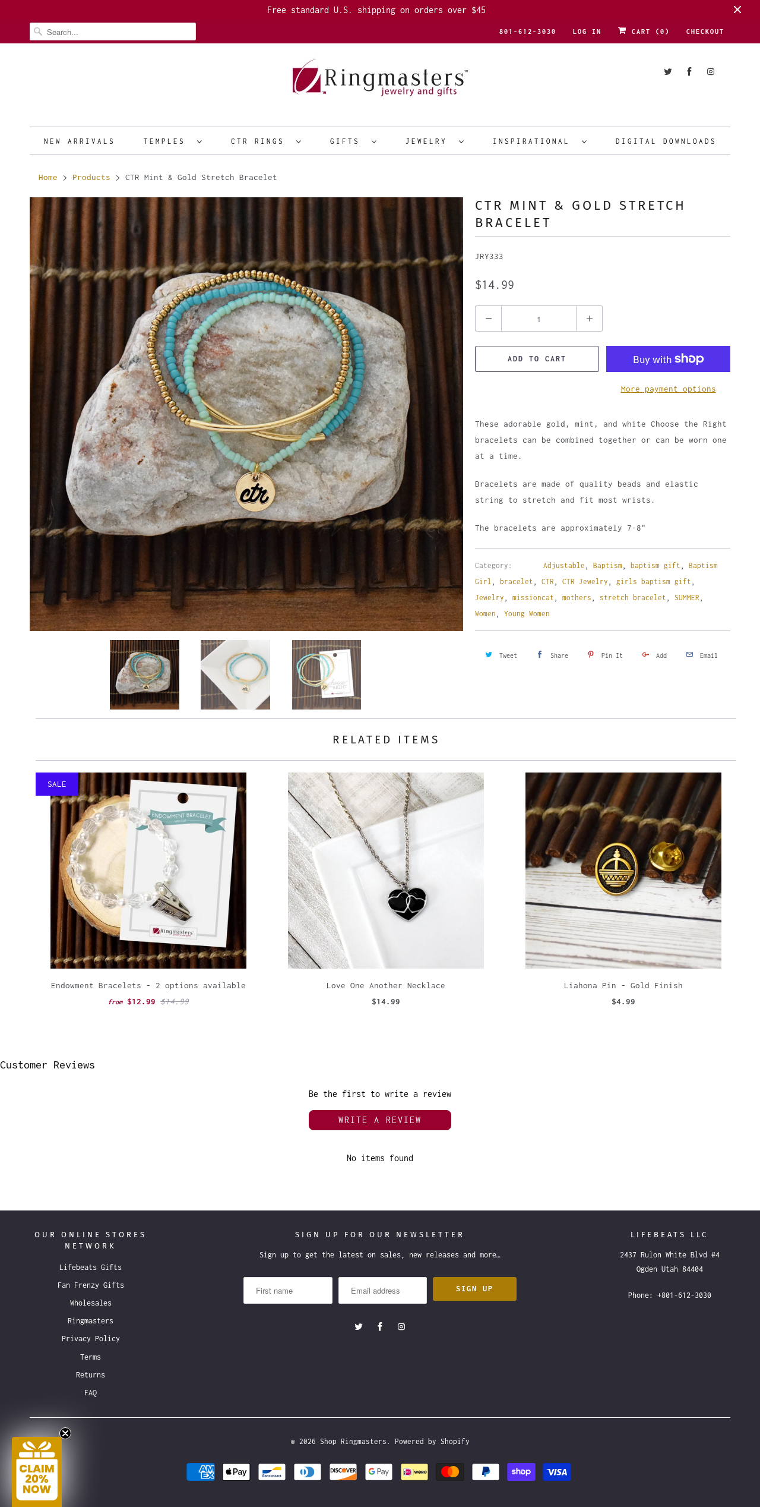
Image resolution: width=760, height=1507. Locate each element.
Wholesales (91, 1302)
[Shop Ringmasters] (380, 83)
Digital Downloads (666, 141)
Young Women (527, 613)
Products (91, 177)
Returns (90, 1374)
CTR (548, 581)
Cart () (648, 31)
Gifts (348, 141)
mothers (576, 597)
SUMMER (686, 597)
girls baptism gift (653, 581)
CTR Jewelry (585, 581)
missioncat (533, 597)
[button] (37, 1472)
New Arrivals (79, 141)
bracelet (516, 581)
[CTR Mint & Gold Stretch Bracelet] (246, 414)
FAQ (90, 1392)
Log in (587, 31)
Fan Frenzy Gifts (91, 1285)
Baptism (607, 565)
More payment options (668, 388)
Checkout (705, 31)
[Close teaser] (65, 1433)
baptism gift (655, 565)
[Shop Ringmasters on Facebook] (689, 71)
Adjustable (564, 565)
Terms (90, 1356)
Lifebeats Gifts (90, 1267)
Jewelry (429, 141)
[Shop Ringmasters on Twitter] (668, 71)
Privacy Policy (91, 1338)
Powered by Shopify (432, 1441)
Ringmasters (90, 1320)
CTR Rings (260, 141)
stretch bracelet (633, 597)
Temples (167, 141)
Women (485, 613)
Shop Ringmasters (353, 1441)
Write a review (380, 1120)
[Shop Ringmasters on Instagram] (710, 71)
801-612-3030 (527, 31)
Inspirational (534, 141)
